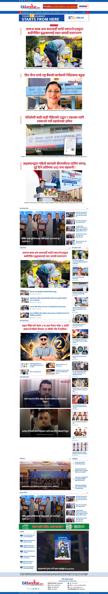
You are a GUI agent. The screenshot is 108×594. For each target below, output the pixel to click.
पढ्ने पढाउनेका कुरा (24, 321)
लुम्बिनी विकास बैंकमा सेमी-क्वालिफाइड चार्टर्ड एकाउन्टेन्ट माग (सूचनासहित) (29, 546)
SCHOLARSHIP (72, 12)
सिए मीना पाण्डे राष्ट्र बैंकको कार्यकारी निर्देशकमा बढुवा (54, 75)
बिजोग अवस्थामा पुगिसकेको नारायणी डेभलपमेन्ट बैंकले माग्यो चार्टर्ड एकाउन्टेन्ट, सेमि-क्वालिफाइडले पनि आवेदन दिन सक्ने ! (29, 567)
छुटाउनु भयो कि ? (24, 493)
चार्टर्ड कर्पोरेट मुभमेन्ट (46, 12)
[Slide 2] (45, 488)
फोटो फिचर (22, 459)
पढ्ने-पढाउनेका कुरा (38, 12)
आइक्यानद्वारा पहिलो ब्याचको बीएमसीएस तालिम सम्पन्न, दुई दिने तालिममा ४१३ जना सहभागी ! (54, 165)
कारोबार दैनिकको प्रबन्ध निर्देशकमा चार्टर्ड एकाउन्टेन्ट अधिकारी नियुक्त (45, 431)
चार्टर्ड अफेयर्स (32, 12)
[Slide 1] (61, 569)
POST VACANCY (65, 12)
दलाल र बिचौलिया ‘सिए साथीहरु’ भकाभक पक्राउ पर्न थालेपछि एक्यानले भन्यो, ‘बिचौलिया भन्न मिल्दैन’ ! (49, 314)
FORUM (83, 12)
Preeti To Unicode (80, 1)
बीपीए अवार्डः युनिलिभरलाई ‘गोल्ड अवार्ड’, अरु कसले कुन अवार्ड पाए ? (41, 240)
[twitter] (21, 1)
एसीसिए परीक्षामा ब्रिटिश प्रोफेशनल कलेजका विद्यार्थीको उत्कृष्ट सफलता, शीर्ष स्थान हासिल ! (36, 365)
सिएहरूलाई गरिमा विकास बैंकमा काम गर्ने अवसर (28, 562)
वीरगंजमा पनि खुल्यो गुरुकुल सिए (35, 372)
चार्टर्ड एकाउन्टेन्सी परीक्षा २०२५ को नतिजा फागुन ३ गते (61, 365)
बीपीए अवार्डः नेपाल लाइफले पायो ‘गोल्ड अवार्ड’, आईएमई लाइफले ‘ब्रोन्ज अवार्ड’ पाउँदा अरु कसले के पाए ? (81, 215)
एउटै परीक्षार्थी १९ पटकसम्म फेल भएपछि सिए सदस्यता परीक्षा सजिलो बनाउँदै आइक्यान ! (62, 372)
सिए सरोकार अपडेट (25, 12)
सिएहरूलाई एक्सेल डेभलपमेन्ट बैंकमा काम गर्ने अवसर (29, 541)
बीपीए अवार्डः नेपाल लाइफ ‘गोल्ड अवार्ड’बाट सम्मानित (81, 242)
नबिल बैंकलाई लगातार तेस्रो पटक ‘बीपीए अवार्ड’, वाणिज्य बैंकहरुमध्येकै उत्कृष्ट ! (81, 235)
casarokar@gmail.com (29, 1)
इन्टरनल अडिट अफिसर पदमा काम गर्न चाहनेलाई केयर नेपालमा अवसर (48, 307)
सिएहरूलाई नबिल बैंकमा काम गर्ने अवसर (29, 552)
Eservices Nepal (86, 593)
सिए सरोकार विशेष (24, 209)
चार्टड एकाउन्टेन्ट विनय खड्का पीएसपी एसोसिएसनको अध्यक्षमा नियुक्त (45, 400)
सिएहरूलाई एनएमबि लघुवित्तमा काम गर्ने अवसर (29, 557)
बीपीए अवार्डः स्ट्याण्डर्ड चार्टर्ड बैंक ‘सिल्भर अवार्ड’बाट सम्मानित (81, 221)
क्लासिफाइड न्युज (57, 12)
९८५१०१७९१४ (87, 1)
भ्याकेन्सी (51, 12)
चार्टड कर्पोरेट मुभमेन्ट (24, 377)
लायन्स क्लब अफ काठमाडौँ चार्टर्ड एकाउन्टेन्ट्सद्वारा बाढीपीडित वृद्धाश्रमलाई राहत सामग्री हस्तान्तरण (54, 31)
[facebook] (20, 1)
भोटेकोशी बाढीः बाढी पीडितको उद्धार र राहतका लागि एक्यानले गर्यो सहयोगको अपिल (54, 119)
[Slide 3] (46, 488)
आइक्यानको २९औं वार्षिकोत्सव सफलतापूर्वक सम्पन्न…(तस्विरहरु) (40, 486)
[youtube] (22, 1)
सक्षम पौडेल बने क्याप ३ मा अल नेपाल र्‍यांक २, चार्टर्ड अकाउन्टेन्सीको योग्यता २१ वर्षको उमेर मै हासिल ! (45, 327)
